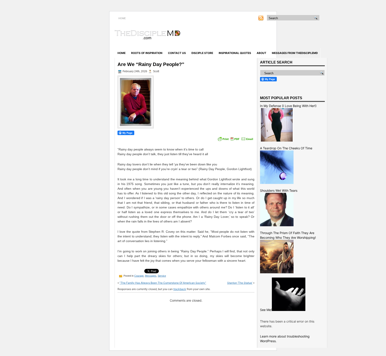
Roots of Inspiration (146, 53)
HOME (122, 18)
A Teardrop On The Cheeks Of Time (286, 148)
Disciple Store (202, 53)
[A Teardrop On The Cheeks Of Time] (277, 183)
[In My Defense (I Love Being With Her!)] (277, 140)
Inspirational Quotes (235, 53)
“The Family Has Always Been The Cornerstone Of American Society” (163, 282)
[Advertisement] (274, 35)
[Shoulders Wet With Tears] (277, 225)
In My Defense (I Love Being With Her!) (288, 106)
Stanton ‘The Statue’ (239, 282)
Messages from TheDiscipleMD (295, 53)
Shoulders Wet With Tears (278, 190)
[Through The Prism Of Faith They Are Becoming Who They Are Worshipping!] (277, 272)
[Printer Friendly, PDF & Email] (235, 139)
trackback (179, 289)
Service (162, 275)
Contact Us (177, 53)
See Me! (266, 310)
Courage (139, 275)
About (261, 53)
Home (121, 53)
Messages (150, 275)
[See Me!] (288, 310)
